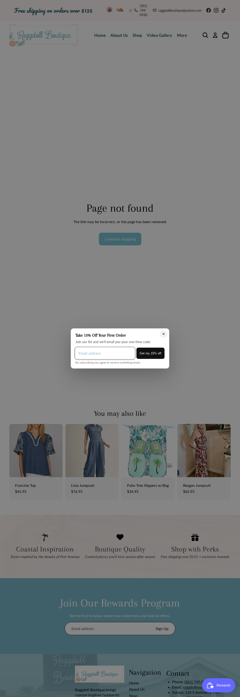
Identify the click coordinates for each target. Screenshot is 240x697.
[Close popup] (163, 334)
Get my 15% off (150, 353)
